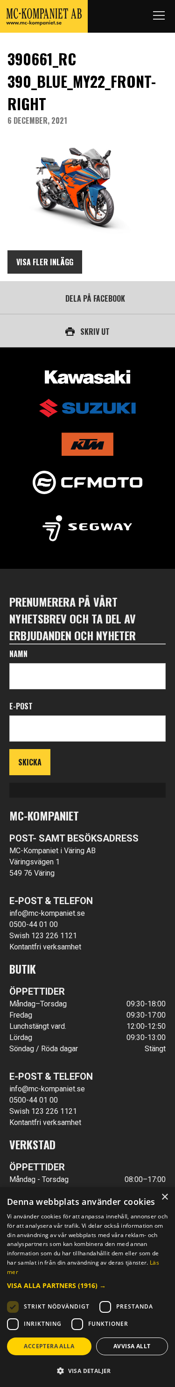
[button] (87, 1285)
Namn (18, 653)
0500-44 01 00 (33, 924)
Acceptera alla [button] (49, 1346)
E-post (21, 706)
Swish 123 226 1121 (43, 935)
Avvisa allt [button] (131, 1346)
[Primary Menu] (158, 16)
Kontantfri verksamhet (45, 946)
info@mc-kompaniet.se (47, 913)
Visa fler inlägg (44, 262)
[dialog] (87, 1287)
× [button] (164, 1197)
